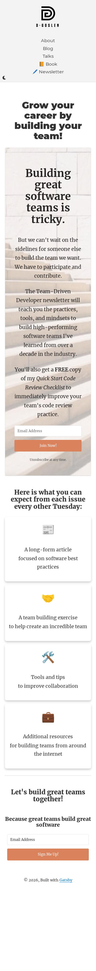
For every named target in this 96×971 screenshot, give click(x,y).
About (48, 40)
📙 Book (48, 64)
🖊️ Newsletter (48, 71)
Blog (48, 48)
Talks (48, 56)
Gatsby (65, 880)
